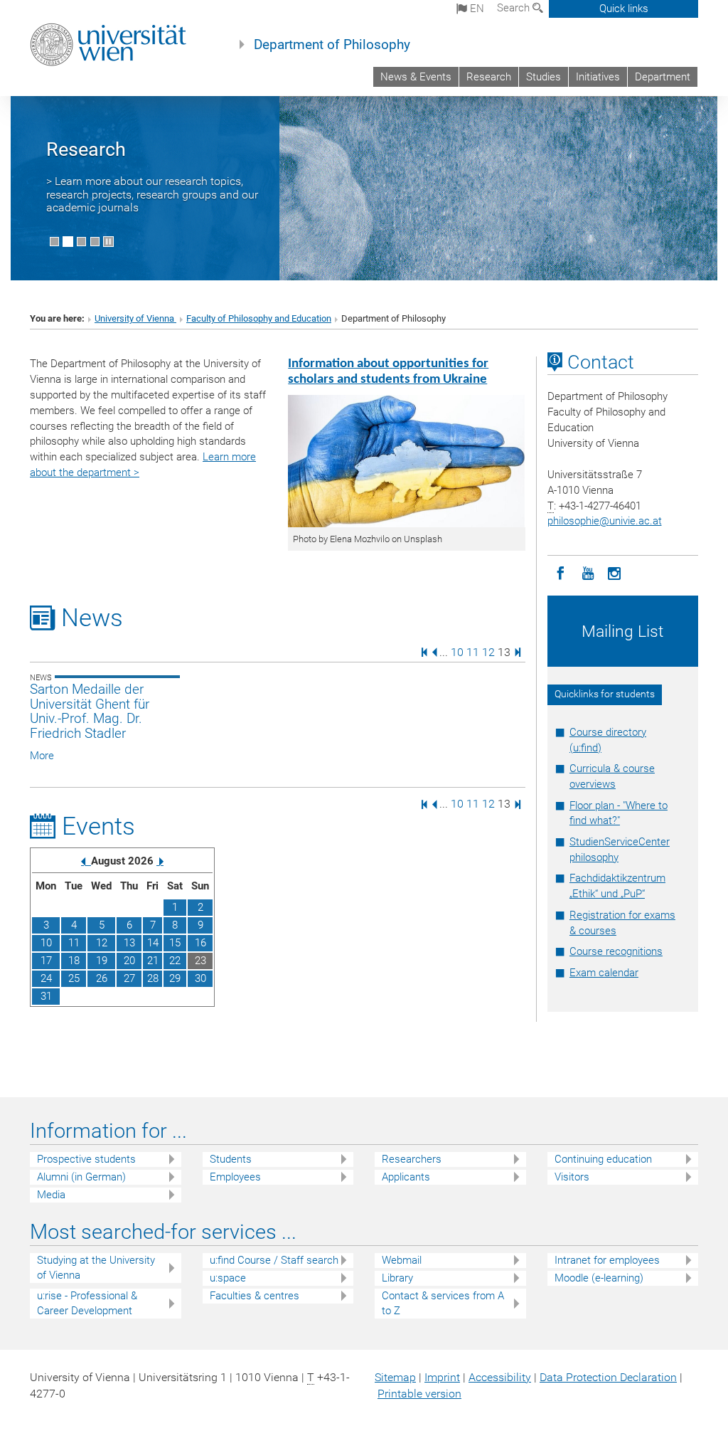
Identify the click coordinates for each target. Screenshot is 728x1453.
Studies (543, 76)
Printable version (419, 1393)
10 (457, 651)
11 (472, 651)
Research (488, 76)
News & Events (415, 76)
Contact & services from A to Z (443, 1303)
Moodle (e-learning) (599, 1278)
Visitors (572, 1177)
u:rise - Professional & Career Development (87, 1303)
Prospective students (86, 1159)
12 (488, 651)
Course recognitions (616, 951)
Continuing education (603, 1159)
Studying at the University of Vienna (96, 1268)
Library (397, 1278)
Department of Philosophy (332, 45)
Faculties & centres (254, 1295)
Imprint (442, 1377)
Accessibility (500, 1377)
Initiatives (598, 76)
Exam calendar (603, 972)
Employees (235, 1177)
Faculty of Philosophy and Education (258, 318)
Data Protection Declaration (608, 1377)
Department (662, 76)
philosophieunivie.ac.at (604, 520)
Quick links (623, 8)
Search (514, 7)
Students (231, 1159)
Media (51, 1194)
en (475, 8)
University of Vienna (135, 318)
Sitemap (395, 1377)
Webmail (402, 1260)
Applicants (406, 1177)
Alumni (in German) (81, 1177)
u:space (228, 1278)
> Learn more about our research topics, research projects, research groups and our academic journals (152, 194)
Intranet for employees (607, 1260)
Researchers (411, 1159)
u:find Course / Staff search (274, 1260)
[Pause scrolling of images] (108, 241)
